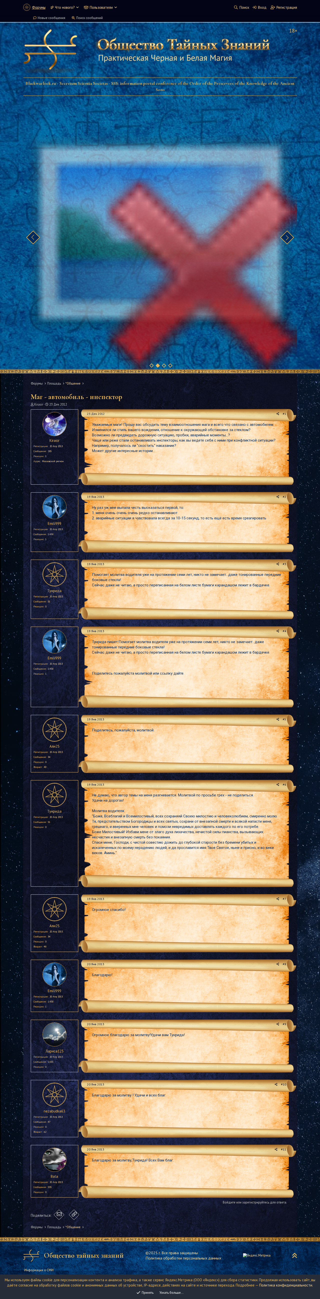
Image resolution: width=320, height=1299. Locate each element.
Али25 (55, 746)
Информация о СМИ (39, 1270)
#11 (283, 1149)
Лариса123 (55, 1051)
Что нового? (65, 7)
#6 (284, 784)
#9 (284, 1024)
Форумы (39, 7)
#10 (283, 1084)
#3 (284, 564)
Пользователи (101, 7)
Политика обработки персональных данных (183, 1257)
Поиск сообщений (89, 18)
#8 (284, 964)
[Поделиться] (278, 414)
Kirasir (38, 404)
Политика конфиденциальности (285, 1285)
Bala (54, 1176)
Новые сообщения (51, 18)
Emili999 (54, 523)
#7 (284, 899)
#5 (284, 719)
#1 (284, 414)
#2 (284, 497)
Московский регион (53, 461)
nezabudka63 (54, 1111)
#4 (284, 631)
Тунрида (54, 590)
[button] (77, 7)
